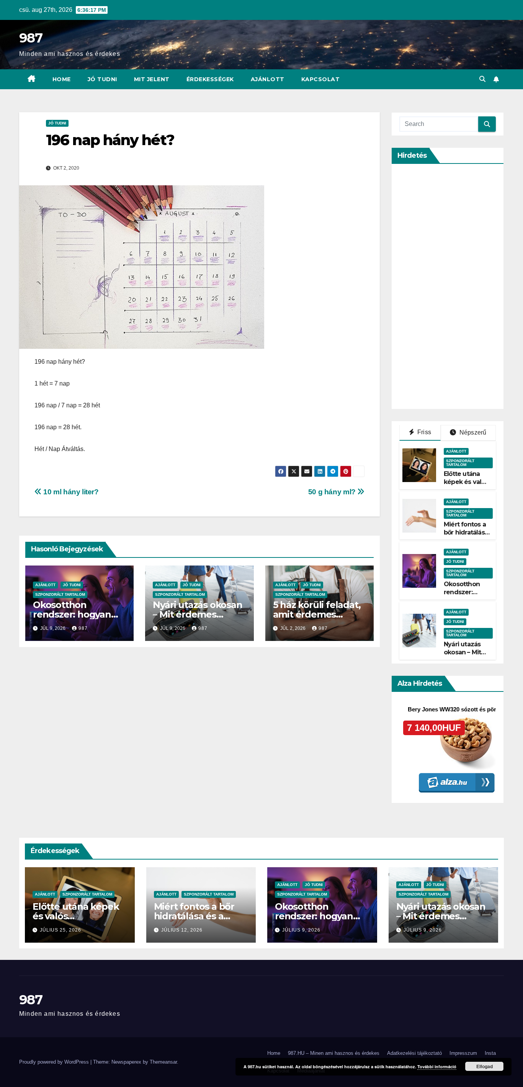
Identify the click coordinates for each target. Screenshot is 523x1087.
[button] (482, 79)
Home (61, 79)
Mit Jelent (152, 79)
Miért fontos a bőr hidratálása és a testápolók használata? (467, 536)
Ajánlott (267, 79)
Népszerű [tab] (472, 432)
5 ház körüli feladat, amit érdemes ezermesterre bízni (317, 614)
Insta (490, 1053)
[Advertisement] (456, 286)
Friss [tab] (423, 432)
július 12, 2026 (182, 930)
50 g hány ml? (333, 492)
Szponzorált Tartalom (60, 594)
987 (30, 38)
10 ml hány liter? (70, 492)
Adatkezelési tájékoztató (414, 1053)
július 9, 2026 (301, 930)
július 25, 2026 (60, 930)
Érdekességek (210, 79)
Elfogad (484, 1066)
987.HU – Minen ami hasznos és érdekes (333, 1053)
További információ (436, 1066)
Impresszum (463, 1053)
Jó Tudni (102, 79)
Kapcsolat (320, 79)
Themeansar (163, 1062)
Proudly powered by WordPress (54, 1062)
